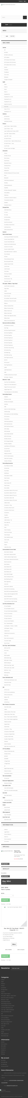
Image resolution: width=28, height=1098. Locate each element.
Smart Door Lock (6, 817)
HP (4, 50)
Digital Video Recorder (8, 768)
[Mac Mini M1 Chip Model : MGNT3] (14, 916)
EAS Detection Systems (9, 325)
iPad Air (6, 86)
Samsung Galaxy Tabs (8, 800)
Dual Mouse (6, 160)
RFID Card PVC (7, 648)
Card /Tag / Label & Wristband (9, 645)
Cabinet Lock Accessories (9, 633)
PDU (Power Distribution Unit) (10, 680)
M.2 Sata (6, 214)
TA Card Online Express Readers (10, 611)
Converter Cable (7, 640)
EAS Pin (5, 360)
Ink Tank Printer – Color (9, 143)
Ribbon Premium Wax (8, 308)
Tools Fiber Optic (7, 706)
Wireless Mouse (7, 155)
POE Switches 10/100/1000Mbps (11, 414)
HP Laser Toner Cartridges (9, 148)
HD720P (6, 756)
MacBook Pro (7, 94)
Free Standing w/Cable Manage (10, 601)
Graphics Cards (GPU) (7, 802)
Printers (4, 123)
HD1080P (6, 758)
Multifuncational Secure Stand (10, 374)
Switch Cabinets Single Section (10, 556)
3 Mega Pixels (7, 761)
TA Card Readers (7, 606)
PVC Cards (6, 650)
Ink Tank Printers (7, 138)
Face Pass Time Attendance (9, 382)
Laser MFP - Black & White (9, 133)
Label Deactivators (8, 369)
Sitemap (3, 1054)
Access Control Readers (9, 621)
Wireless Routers (7, 438)
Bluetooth (6, 177)
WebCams (6, 195)
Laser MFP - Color (8, 136)
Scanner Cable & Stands (9, 249)
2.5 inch (6, 212)
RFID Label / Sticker (8, 660)
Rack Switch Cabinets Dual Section (11, 559)
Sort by (2, 893)
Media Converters (8, 453)
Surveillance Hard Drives (9, 224)
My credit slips (4, 1062)
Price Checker (7, 254)
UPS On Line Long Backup (9, 692)
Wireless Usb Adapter (8, 401)
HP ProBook (6, 57)
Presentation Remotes (8, 200)
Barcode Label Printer (8, 261)
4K (4, 766)
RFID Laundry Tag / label (9, 667)
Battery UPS (6, 697)
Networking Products (7, 394)
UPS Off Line (6, 702)
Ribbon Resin (7, 318)
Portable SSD (7, 219)
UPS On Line (6, 689)
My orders (3, 1060)
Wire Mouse (6, 158)
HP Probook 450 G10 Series (10, 62)
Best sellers (3, 1046)
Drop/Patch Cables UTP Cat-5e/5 (11, 490)
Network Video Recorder (9, 751)
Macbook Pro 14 (7, 99)
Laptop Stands (7, 809)
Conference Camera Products (10, 197)
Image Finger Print (8, 389)
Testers (5, 544)
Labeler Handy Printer (8, 264)
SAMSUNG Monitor (8, 121)
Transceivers (6, 419)
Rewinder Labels (7, 281)
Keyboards (6, 170)
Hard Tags (6, 327)
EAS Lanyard (6, 362)
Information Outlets (8, 475)
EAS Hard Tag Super (8, 342)
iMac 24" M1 (7, 109)
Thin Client (6, 271)
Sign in (25, 1)
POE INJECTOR (7, 451)
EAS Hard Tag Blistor (8, 332)
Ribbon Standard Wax (8, 305)
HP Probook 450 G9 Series (9, 59)
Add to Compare (20, 949)
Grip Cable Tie (7, 522)
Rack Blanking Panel (8, 579)
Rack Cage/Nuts (7, 581)
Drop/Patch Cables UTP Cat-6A (10, 500)
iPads (5, 84)
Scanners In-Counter (8, 246)
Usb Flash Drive (7, 227)
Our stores (6, 841)
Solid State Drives (7, 209)
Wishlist (6, 869)
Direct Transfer (7, 295)
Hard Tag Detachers (8, 364)
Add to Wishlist (8, 949)
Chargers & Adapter (8, 79)
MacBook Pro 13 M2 (8, 96)
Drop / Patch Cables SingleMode (11, 719)
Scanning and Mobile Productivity (11, 236)
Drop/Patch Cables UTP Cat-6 (10, 492)
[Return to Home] (2, 36)
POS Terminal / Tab (8, 278)
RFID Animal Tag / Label (9, 665)
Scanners (4, 232)
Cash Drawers (7, 268)
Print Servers (7, 416)
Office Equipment (6, 812)
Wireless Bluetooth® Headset (10, 190)
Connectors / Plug (8, 505)
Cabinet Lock (6, 630)
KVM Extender (7, 431)
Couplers (6, 515)
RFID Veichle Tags (7, 657)
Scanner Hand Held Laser (9, 241)
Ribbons (6, 303)
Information (8, 825)
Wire (5, 175)
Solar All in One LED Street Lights (11, 790)
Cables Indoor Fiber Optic (9, 714)
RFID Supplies (7, 655)
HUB (5, 406)
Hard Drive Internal (8, 222)
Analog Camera (7, 753)
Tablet (4, 797)
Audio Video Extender (8, 433)
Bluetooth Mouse (7, 163)
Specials (6, 847)
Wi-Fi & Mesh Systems (8, 456)
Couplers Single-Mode (8, 739)
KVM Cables (6, 428)
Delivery (6, 829)
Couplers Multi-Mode (8, 736)
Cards (5, 652)
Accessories (5, 150)
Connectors (6, 512)
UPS (3, 687)
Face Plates (6, 470)
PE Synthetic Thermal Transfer (10, 298)
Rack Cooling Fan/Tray (8, 576)
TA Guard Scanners (8, 616)
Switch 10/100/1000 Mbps (9, 409)
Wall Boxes (6, 473)
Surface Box (6, 468)
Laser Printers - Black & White (10, 126)
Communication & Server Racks (9, 549)
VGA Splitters (7, 192)
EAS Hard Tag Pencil (8, 340)
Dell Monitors (7, 118)
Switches (6, 404)
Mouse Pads (6, 168)
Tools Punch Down (8, 532)
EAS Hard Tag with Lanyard (9, 330)
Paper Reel (6, 288)
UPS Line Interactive (8, 694)
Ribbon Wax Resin (8, 313)
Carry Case (6, 74)
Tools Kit (6, 542)
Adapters (6, 396)
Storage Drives (6, 207)
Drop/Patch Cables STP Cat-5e (10, 495)
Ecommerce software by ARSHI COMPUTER (13, 1096)
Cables (5, 709)
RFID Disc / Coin (7, 670)
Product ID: (12, 930)
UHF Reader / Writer (8, 628)
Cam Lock (6, 584)
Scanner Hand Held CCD (9, 239)
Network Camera (7, 771)
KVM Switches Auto (8, 423)
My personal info (4, 1066)
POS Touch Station (8, 273)
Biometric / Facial (6, 379)
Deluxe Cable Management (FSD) (11, 593)
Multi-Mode (6, 726)
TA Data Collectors (8, 618)
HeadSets (6, 187)
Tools (5, 527)
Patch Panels (6, 478)
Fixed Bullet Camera (8, 773)
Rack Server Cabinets (8, 586)
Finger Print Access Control (9, 387)
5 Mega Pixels (7, 763)
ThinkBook (6, 72)
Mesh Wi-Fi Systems (8, 458)
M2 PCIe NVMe (7, 217)
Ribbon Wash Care (8, 310)
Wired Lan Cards (7, 399)
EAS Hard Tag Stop (8, 335)
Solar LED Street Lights (8, 788)
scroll (1, 1088)
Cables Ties (6, 517)
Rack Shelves (6, 564)
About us (6, 836)
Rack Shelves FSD (7, 566)
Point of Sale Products (7, 234)
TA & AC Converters (8, 613)
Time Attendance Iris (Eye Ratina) (11, 392)
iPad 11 (5, 91)
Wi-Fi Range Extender (8, 441)
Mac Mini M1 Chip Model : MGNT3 (14, 928)
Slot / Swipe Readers (8, 623)
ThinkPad (6, 69)
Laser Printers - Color (8, 128)
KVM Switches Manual (8, 426)
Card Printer (6, 145)
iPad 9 (5, 89)
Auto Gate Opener (8, 795)
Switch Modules (7, 743)
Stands (4, 805)
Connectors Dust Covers (9, 510)
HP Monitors (6, 116)
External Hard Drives (8, 229)
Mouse (5, 153)
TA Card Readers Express (9, 608)
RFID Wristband (7, 662)
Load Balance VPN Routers (9, 446)
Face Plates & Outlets (8, 465)
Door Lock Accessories (9, 638)
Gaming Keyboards (8, 185)
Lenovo (5, 67)
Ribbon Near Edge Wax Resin (10, 315)
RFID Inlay (6, 675)
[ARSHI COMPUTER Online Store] (14, 8)
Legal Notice (6, 831)
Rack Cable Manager (8, 574)
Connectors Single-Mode (9, 734)
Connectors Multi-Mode (9, 731)
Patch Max (6, 480)
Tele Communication (7, 775)
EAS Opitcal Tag (7, 350)
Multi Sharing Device (8, 421)
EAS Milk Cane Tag (8, 355)
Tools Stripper (7, 534)
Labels (5, 291)
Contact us (21, 1)
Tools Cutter (6, 539)
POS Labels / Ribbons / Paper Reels (10, 283)
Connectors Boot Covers (9, 507)
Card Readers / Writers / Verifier (11, 625)
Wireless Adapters (8, 443)
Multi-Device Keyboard (9, 180)
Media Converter (7, 721)
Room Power (7, 643)
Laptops (4, 47)
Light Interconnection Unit (9, 746)
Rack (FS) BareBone (8, 596)
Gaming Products (7, 205)
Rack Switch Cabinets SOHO (10, 554)
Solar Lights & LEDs (7, 785)
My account (5, 1058)
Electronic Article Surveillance (9, 323)
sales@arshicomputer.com (12, 1085)
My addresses (4, 1064)
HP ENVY (6, 52)
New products (4, 1044)
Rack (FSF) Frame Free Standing (10, 598)
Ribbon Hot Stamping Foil (9, 320)
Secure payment (7, 839)
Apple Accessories (8, 104)
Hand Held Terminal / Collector (10, 251)
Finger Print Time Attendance (10, 384)
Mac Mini (6, 106)
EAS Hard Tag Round (8, 337)
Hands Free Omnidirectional (10, 244)
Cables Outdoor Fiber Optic (10, 711)
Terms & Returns (7, 834)
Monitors (5, 114)
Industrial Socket (7, 682)
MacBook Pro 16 (7, 101)
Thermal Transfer (7, 293)
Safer (5, 372)
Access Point (6, 448)
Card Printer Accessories (9, 286)
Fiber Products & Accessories (9, 704)
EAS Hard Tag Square (8, 345)
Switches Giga (7, 411)
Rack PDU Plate (7, 684)
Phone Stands (7, 807)
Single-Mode (6, 724)
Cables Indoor (7, 502)
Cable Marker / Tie (8, 520)
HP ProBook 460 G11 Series (10, 64)
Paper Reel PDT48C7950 (17, 851)
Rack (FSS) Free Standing (9, 589)
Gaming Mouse (7, 165)
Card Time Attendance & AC (8, 603)
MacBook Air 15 (7, 111)
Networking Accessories (8, 463)
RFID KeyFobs (7, 672)
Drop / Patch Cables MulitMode (10, 716)
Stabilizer (6, 699)
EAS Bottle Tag (7, 352)
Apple (7, 36)
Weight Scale (7, 276)
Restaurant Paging (8, 783)
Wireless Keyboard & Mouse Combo (11, 173)
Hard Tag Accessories (8, 357)
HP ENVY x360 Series (8, 54)
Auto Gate (5, 792)
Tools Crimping (7, 529)
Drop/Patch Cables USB (9, 497)
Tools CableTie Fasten (8, 537)
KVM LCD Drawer (7, 436)
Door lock (6, 635)
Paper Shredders (7, 814)
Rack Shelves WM (8, 569)
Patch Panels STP (7, 483)
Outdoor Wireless (8, 460)
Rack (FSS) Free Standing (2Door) (11, 591)
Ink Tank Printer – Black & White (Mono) (12, 141)
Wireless (6, 182)
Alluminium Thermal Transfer (10, 300)
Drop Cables (6, 488)
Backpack (6, 77)
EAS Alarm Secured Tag (9, 347)
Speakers (6, 202)
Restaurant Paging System (8, 780)
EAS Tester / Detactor (8, 377)
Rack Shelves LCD (7, 571)
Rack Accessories (7, 561)
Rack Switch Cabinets (8, 552)
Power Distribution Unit (8, 677)
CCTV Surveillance (6, 748)
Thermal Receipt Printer (9, 259)
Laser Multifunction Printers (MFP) (11, 131)
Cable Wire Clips (7, 547)
